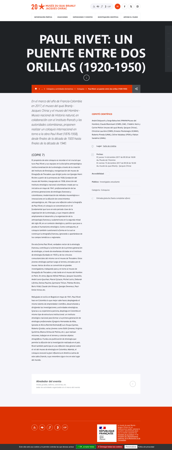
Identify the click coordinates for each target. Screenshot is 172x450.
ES (118, 6)
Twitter (131, 6)
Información (168, 37)
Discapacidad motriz (34, 427)
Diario (168, 45)
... (42, 89)
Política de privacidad (146, 447)
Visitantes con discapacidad (101, 6)
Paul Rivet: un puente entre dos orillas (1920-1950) (107, 89)
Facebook (125, 6)
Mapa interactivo (168, 60)
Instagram (137, 6)
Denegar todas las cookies (110, 447)
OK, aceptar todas (86, 447)
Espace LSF (65, 427)
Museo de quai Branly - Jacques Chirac (54, 6)
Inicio (35, 89)
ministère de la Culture (126, 435)
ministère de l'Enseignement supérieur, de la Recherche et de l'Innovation (129, 438)
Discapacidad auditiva (50, 427)
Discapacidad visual (42, 427)
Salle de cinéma (109, 146)
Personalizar (131, 447)
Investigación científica (108, 17)
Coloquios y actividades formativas (60, 89)
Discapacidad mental (57, 427)
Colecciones (62, 17)
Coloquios (80, 89)
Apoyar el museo (131, 17)
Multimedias (168, 53)
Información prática (43, 17)
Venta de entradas (168, 29)
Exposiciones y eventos (83, 17)
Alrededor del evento (86, 384)
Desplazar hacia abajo (86, 78)
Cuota (136, 89)
